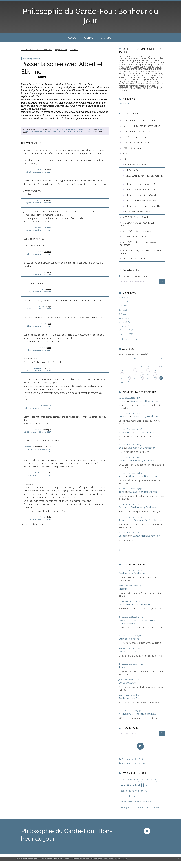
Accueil (72, 37)
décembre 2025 (126, 330)
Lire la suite (124, 103)
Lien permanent (32, 129)
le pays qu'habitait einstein (59, 131)
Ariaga (48, 307)
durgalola (47, 473)
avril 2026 (123, 314)
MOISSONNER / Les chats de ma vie (140, 231)
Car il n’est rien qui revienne (134, 604)
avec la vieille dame (129, 779)
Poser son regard (128, 651)
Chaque (123, 588)
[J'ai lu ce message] (178, 859)
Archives (89, 37)
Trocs (122, 667)
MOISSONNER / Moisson (135, 236)
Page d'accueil (61, 49)
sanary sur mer (141, 807)
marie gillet (125, 807)
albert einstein (40, 131)
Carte (126, 549)
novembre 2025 (126, 334)
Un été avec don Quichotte (138, 211)
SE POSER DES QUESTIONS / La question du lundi (141, 252)
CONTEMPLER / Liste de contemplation (141, 125)
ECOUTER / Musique (132, 148)
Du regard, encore (145, 432)
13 (148, 370)
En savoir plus (122, 859)
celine (122, 401)
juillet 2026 (124, 301)
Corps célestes (127, 682)
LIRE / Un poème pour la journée (140, 200)
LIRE (125, 159)
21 (155, 374)
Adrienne (47, 170)
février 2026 (124, 322)
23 (122, 378)
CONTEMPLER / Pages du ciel (137, 131)
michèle (47, 200)
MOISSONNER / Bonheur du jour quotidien (137, 224)
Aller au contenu (9, 2)
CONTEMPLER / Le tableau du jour (139, 120)
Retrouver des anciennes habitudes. (36, 49)
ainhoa (87, 131)
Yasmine (47, 252)
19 (142, 374)
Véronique (124, 432)
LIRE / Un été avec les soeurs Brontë (142, 184)
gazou (48, 348)
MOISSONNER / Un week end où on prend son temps (141, 243)
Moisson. (74, 49)
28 (155, 378)
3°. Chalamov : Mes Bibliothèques (137, 713)
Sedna (122, 507)
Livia (121, 460)
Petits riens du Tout (129, 698)
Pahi (49, 517)
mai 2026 (123, 309)
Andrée (123, 416)
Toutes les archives (128, 339)
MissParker (46, 368)
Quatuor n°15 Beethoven (144, 401)
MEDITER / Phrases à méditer (137, 217)
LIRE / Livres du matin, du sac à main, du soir (71, 129)
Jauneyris (124, 520)
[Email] (140, 746)
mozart (156, 807)
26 (142, 378)
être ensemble (149, 779)
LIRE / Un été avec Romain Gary (140, 189)
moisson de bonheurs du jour (134, 790)
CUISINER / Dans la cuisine (135, 137)
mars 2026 (124, 318)
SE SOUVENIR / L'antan (134, 258)
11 (135, 370)
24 (129, 378)
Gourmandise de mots (135, 164)
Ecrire (125, 153)
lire (146, 785)
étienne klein (77, 131)
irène (121, 476)
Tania (49, 272)
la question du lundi (130, 785)
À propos (107, 37)
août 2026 (123, 297)
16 (122, 374)
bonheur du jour (127, 796)
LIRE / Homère (132, 170)
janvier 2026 (124, 326)
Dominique (46, 430)
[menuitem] (73, 37)
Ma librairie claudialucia (41, 447)
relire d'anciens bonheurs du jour (135, 801)
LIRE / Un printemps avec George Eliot (143, 206)
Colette (48, 289)
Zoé (49, 324)
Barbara (123, 535)
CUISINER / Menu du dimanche (137, 142)
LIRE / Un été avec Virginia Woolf (140, 195)
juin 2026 (123, 305)
